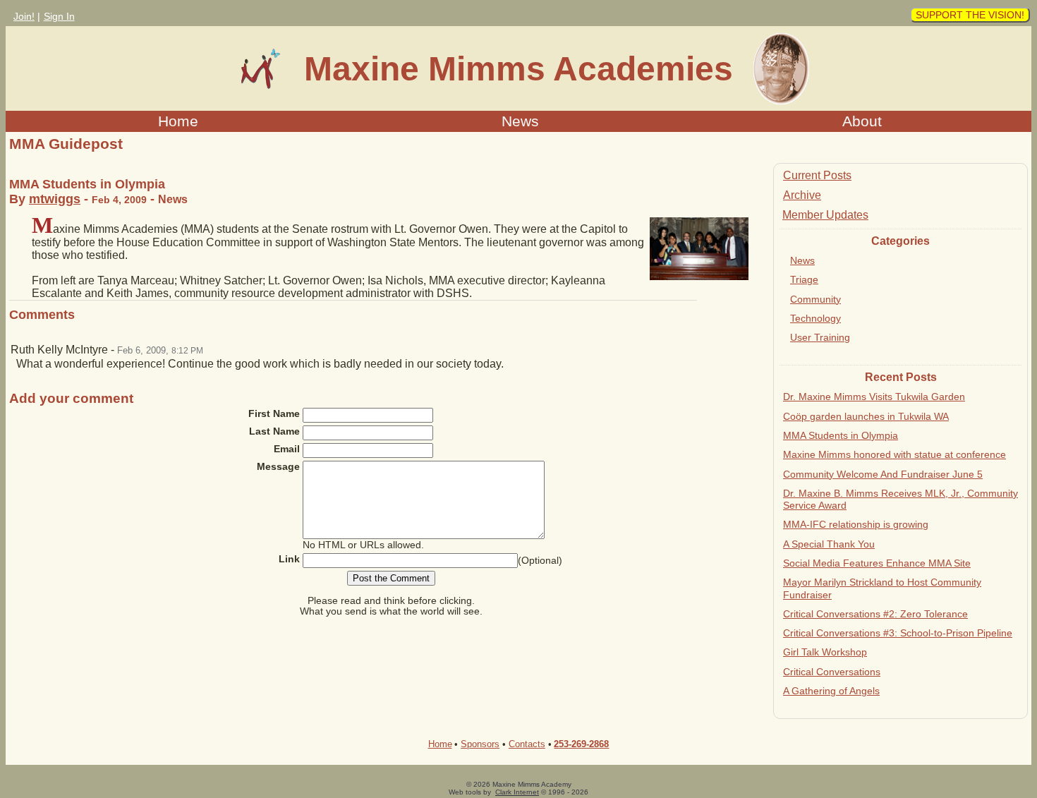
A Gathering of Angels (831, 690)
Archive (802, 195)
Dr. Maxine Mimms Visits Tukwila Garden (874, 396)
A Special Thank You (829, 544)
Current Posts (817, 175)
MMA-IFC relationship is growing (855, 524)
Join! (24, 16)
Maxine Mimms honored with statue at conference (894, 454)
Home (178, 121)
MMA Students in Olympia (840, 435)
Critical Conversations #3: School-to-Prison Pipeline (897, 633)
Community (815, 299)
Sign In (59, 16)
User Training (820, 337)
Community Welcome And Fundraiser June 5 (883, 474)
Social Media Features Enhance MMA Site (877, 563)
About (862, 121)
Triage (804, 279)
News (520, 121)
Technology (815, 318)
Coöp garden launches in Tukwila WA (866, 416)
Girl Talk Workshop (825, 652)
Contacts (527, 744)
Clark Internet (517, 792)
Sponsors (480, 744)
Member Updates (825, 215)
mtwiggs (54, 199)
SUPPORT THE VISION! (970, 14)
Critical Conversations (831, 671)
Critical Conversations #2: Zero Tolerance (875, 613)
